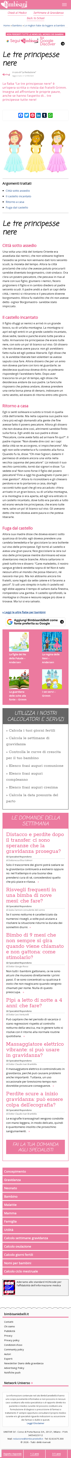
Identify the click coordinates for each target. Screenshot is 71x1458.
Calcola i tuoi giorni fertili (32, 730)
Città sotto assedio (18, 190)
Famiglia (10, 1221)
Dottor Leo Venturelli (18, 1014)
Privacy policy (11, 1340)
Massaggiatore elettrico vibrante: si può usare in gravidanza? (35, 1050)
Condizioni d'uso (13, 1344)
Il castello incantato (18, 196)
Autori (7, 1354)
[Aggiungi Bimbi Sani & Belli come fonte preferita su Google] (35, 622)
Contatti (8, 1321)
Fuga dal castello (17, 207)
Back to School (35, 18)
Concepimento (15, 1171)
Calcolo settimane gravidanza (26, 1238)
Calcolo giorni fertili (18, 1254)
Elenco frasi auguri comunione (36, 766)
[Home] (26, 5)
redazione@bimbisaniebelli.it (28, 1438)
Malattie (10, 1205)
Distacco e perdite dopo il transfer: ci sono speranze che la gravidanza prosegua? (35, 843)
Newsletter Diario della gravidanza (23, 1363)
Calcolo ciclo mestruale (21, 1271)
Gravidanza (12, 1180)
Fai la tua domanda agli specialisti (35, 1147)
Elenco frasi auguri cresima (33, 787)
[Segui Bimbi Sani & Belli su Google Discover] (35, 39)
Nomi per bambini (17, 1263)
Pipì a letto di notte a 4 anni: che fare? (34, 1003)
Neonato (10, 1188)
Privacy (8, 1335)
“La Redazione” (28, 72)
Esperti (8, 1358)
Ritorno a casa (15, 202)
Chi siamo (9, 1326)
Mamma (10, 1213)
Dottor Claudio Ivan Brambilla (22, 1064)
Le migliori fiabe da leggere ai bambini (44, 25)
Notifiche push (12, 1372)
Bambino (17, 25)
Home (6, 25)
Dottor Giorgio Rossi (18, 966)
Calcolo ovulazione (17, 1246)
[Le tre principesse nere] (35, 150)
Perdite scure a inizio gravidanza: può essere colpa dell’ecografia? (34, 1099)
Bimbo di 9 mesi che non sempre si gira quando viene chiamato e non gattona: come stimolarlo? (35, 946)
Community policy (14, 1349)
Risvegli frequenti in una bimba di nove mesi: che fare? (31, 895)
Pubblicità (9, 1331)
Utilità (8, 1230)
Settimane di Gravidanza (48, 13)
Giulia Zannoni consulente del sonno (26, 909)
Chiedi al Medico (17, 13)
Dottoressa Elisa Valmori (20, 860)
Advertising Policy (14, 1368)
